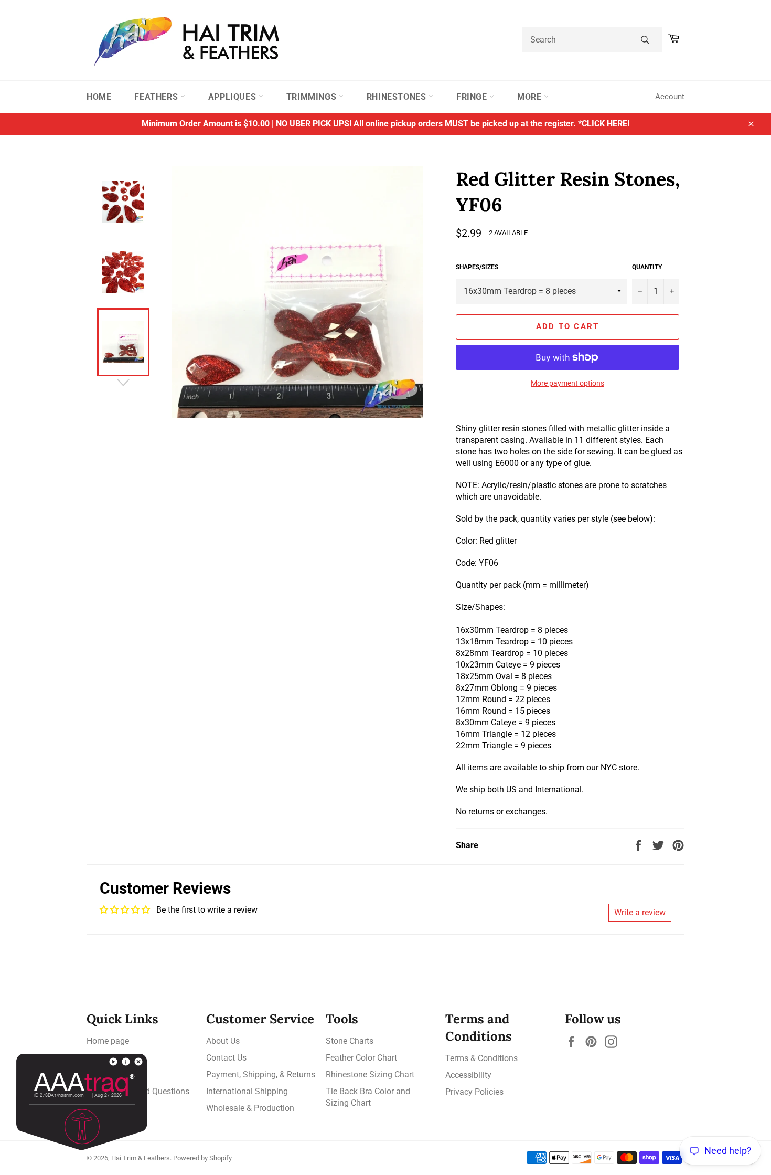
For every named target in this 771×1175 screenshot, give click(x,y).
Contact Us (226, 1058)
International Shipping (247, 1091)
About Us (223, 1041)
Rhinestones (398, 97)
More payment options (567, 383)
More (530, 97)
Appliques (233, 97)
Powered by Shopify (202, 1158)
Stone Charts (349, 1041)
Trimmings (312, 97)
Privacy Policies (474, 1092)
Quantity (647, 267)
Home (99, 97)
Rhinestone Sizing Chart (370, 1074)
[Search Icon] (644, 39)
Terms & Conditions (481, 1058)
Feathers (157, 97)
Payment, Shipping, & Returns (260, 1074)
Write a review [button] (640, 912)
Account (669, 96)
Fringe (472, 97)
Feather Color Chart (361, 1058)
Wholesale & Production (250, 1108)
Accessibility (468, 1075)
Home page (108, 1041)
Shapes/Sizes (477, 267)
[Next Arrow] (123, 382)
